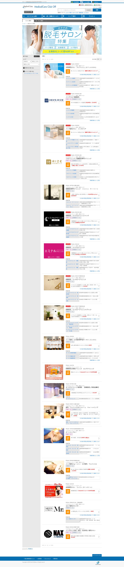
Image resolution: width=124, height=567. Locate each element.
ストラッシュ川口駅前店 (71, 85)
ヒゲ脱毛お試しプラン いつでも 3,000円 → (82, 511)
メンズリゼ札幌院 (70, 110)
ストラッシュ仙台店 (70, 81)
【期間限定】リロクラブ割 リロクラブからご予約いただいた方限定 (84, 222)
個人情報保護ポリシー (30, 558)
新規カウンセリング (84, 372)
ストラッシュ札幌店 (70, 78)
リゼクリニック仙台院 (71, 173)
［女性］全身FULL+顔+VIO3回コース (84, 195)
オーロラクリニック (70, 398)
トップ (23, 23)
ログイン (96, 2)
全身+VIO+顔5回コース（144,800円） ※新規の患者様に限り (84, 164)
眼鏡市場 (81, 12)
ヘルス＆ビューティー (31, 73)
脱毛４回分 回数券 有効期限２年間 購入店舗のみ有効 (83, 536)
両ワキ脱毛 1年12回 (80, 437)
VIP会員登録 (76, 2)
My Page (97, 5)
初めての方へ (89, 5)
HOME (81, 5)
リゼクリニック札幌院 (71, 170)
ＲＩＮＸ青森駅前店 (70, 358)
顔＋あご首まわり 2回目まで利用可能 (83, 470)
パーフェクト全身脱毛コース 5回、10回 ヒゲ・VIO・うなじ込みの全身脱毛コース (84, 316)
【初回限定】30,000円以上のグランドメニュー (84, 392)
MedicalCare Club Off (31, 1)
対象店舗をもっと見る (95, 88)
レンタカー (86, 12)
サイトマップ (48, 558)
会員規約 (40, 558)
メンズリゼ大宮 (69, 117)
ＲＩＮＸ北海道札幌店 (71, 352)
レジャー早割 (69, 12)
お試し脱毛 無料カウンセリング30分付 (81, 345)
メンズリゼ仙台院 (70, 113)
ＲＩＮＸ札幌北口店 (70, 356)
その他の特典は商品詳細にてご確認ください (90, 74)
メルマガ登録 (86, 2)
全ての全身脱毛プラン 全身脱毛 (84, 102)
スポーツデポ (75, 12)
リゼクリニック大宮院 (71, 177)
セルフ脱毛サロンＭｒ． (71, 518)
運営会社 (55, 558)
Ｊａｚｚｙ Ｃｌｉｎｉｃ (72, 202)
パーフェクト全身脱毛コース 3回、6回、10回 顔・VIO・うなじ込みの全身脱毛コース (84, 285)
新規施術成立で (83, 490)
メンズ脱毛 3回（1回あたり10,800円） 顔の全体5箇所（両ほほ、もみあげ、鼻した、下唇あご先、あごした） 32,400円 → (84, 414)
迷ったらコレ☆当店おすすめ (84, 70)
